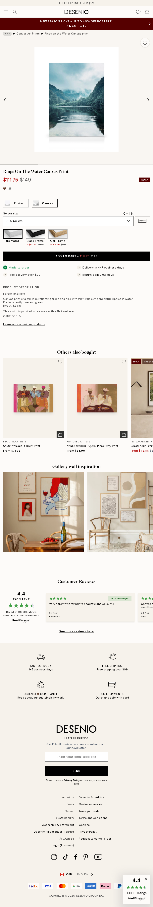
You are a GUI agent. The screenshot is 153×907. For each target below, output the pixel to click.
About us (68, 797)
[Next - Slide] (148, 100)
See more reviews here (76, 631)
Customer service (91, 804)
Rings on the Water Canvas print (66, 33)
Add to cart (76, 256)
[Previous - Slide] (5, 100)
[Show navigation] (6, 12)
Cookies (84, 825)
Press (70, 804)
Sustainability (65, 818)
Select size (11, 213)
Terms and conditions (93, 818)
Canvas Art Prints (28, 33)
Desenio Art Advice (91, 797)
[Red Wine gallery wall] (43, 512)
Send (76, 771)
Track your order (90, 811)
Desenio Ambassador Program (54, 831)
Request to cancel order (95, 838)
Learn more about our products (24, 324)
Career (69, 811)
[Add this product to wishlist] (145, 42)
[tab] (19, 163)
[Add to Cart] (60, 434)
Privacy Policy (72, 780)
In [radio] (132, 214)
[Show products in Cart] (147, 12)
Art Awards (67, 838)
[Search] (14, 12)
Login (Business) (63, 845)
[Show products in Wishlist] (138, 12)
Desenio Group (87, 895)
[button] (142, 221)
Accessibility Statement (58, 825)
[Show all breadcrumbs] (7, 34)
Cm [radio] (125, 214)
